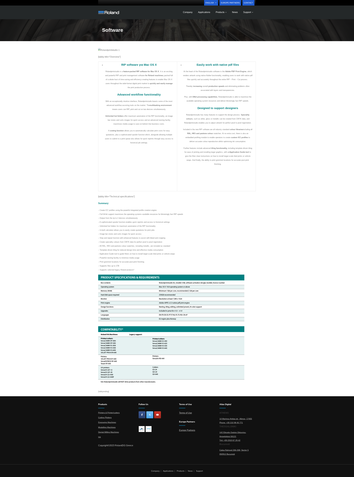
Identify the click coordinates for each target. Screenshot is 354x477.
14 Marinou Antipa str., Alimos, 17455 (235, 419)
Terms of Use (185, 413)
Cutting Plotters (105, 417)
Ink (99, 437)
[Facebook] (142, 414)
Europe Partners (230, 3)
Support (199, 471)
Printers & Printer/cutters (109, 413)
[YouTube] (157, 414)
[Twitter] (149, 414)
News (190, 471)
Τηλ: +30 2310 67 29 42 (229, 440)
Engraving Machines (107, 422)
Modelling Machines (107, 427)
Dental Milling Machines (108, 432)
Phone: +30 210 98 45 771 (231, 422)
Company (155, 471)
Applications (168, 471)
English (209, 3)
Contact (248, 3)
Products (180, 471)
